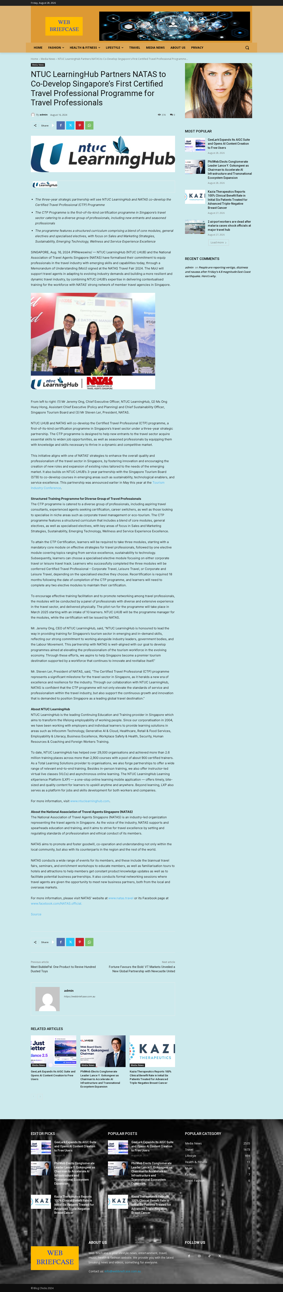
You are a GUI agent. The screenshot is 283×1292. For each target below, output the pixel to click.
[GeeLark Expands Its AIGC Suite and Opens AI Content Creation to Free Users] (53, 1051)
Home (34, 59)
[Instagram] (199, 1256)
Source (36, 914)
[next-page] (40, 1096)
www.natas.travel (120, 898)
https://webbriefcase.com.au (79, 996)
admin (44, 114)
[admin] (33, 115)
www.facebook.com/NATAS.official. (56, 903)
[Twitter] (70, 125)
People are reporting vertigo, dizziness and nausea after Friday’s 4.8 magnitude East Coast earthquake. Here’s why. (217, 272)
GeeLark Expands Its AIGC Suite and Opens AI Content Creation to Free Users (53, 1075)
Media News (48, 59)
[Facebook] (61, 125)
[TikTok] (209, 1256)
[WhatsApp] (89, 125)
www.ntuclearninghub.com (89, 801)
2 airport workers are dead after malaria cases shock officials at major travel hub (229, 225)
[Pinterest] (80, 125)
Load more (217, 242)
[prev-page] (33, 1096)
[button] (247, 48)
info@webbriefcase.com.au (123, 1271)
